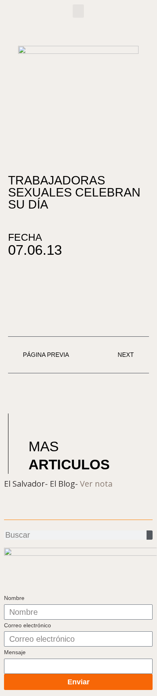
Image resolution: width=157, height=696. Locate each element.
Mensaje (15, 652)
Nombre (14, 598)
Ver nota (96, 483)
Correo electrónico (27, 625)
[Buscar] (150, 535)
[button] (78, 11)
